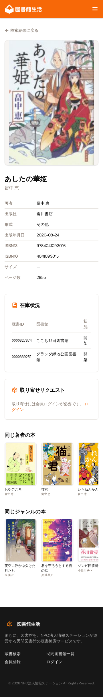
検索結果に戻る (24, 30)
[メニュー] (95, 9)
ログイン (54, 661)
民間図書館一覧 (60, 653)
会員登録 (13, 661)
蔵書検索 (13, 653)
